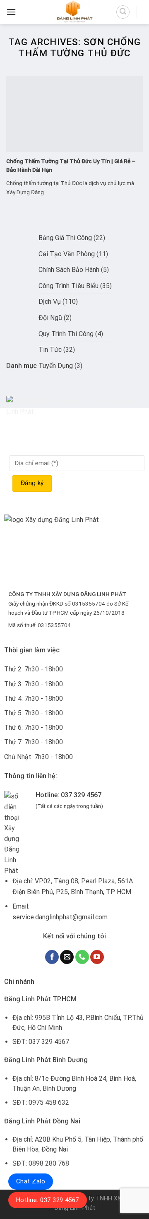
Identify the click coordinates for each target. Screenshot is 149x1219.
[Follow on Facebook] (52, 957)
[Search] (123, 12)
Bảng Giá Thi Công (65, 238)
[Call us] (82, 957)
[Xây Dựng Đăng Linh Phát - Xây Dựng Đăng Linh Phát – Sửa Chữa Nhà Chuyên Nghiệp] (74, 12)
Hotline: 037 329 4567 (47, 1200)
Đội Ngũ (50, 318)
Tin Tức (50, 349)
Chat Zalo (30, 1181)
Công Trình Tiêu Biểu (68, 286)
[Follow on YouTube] (97, 957)
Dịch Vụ (49, 301)
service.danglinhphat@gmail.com (60, 917)
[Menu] (11, 12)
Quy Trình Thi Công (66, 334)
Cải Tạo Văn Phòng (66, 254)
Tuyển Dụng (55, 366)
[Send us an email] (67, 957)
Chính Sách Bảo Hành (68, 270)
